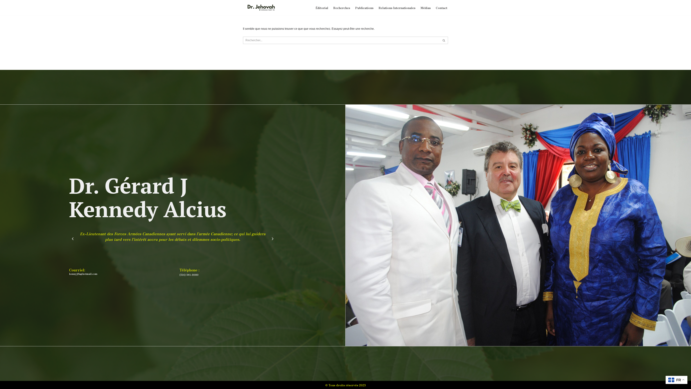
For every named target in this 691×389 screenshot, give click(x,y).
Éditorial (322, 8)
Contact (441, 8)
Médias (426, 8)
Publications (364, 8)
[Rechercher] (444, 40)
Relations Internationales (397, 8)
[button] (72, 239)
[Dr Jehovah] (261, 7)
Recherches (341, 8)
